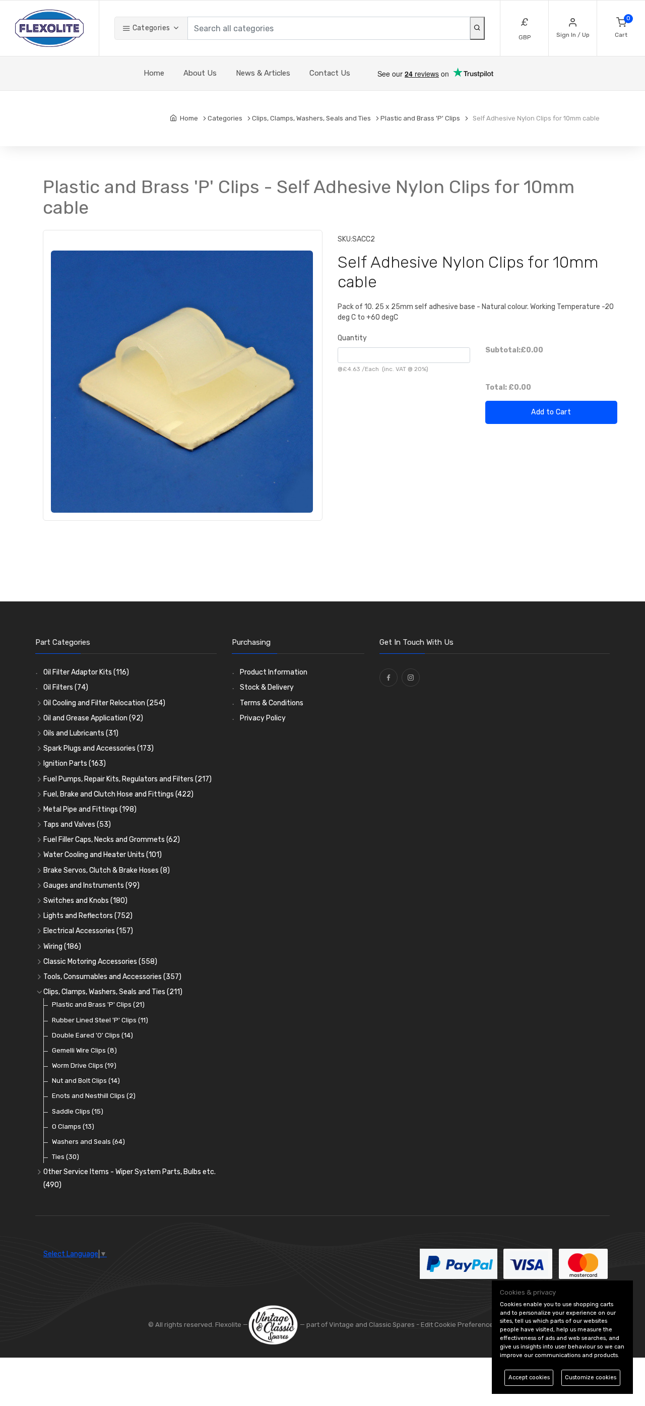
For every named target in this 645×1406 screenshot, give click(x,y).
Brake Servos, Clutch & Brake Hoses (106, 870)
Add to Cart (551, 412)
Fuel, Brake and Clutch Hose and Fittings (118, 794)
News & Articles (263, 73)
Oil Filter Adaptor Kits (86, 672)
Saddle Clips (77, 1111)
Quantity (352, 338)
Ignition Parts (74, 763)
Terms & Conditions (271, 703)
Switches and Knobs (85, 900)
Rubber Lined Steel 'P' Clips (100, 1020)
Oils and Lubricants (80, 733)
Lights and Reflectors (88, 915)
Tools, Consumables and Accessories (112, 976)
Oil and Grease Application (93, 718)
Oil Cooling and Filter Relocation (104, 703)
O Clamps (73, 1126)
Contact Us (329, 73)
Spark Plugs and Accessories (98, 748)
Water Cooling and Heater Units (102, 854)
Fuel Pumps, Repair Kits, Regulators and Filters (127, 779)
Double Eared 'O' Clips (92, 1035)
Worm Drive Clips (84, 1065)
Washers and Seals (88, 1141)
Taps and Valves (77, 824)
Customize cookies (590, 1377)
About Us (200, 73)
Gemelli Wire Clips (84, 1050)
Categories (150, 28)
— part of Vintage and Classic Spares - (359, 1324)
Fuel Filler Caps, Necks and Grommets (111, 839)
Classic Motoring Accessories (100, 961)
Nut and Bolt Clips (86, 1080)
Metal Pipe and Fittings (90, 809)
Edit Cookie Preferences (459, 1324)
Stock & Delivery (267, 687)
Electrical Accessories (88, 931)
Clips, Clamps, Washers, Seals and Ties (112, 992)
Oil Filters (65, 687)
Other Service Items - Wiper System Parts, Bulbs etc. (129, 1178)
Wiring (62, 946)
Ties (65, 1156)
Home (154, 73)
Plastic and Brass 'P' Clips (98, 1004)
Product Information (273, 672)
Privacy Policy (263, 718)
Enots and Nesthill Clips (94, 1095)
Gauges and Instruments (91, 885)
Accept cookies (529, 1377)
